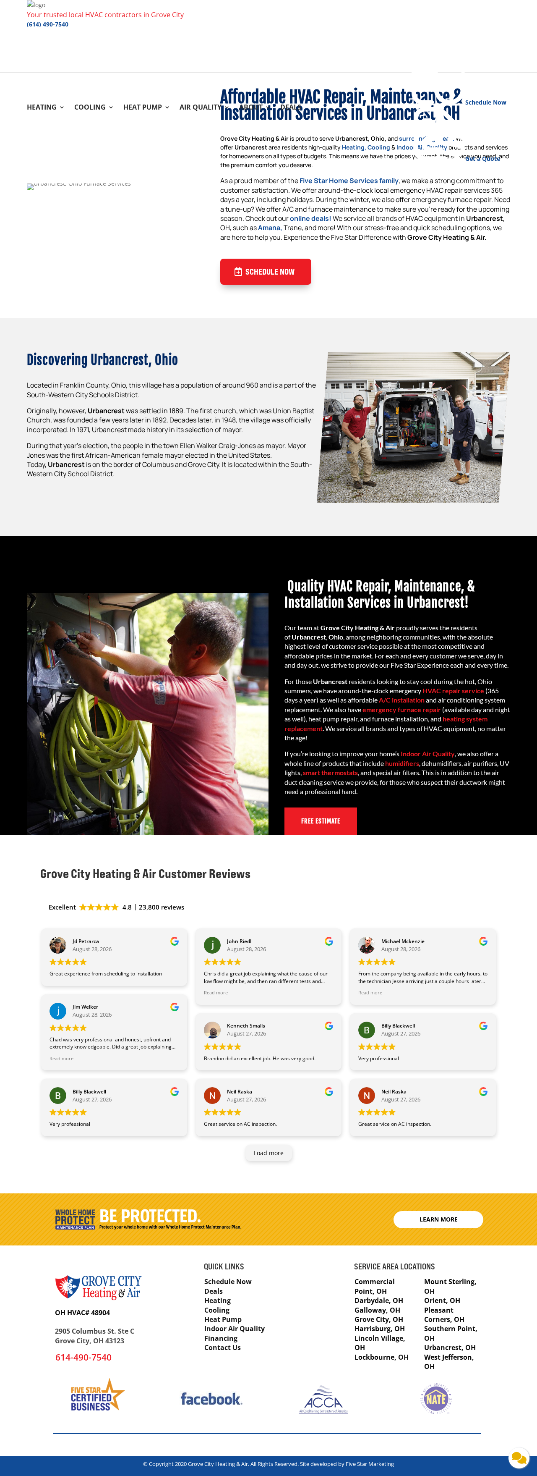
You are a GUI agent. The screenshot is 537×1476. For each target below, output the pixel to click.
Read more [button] (61, 1058)
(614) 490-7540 (47, 24)
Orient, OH (442, 1300)
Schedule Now (270, 271)
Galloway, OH (377, 1310)
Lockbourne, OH (382, 1357)
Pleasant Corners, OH (444, 1315)
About (251, 108)
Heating (42, 108)
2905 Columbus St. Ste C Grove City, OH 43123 (94, 1336)
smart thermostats (330, 772)
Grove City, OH (379, 1319)
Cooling (90, 108)
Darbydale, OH (379, 1300)
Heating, (354, 147)
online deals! (310, 218)
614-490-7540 (83, 1357)
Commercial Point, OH (375, 1286)
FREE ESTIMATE (320, 821)
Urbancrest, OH (450, 1347)
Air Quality (201, 108)
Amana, (270, 227)
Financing (220, 1338)
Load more (269, 1153)
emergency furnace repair (401, 709)
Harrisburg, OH (380, 1328)
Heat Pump (142, 108)
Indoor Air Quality (428, 754)
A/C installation (402, 700)
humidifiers (402, 763)
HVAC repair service (453, 691)
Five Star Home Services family (349, 180)
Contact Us (222, 1347)
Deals (290, 108)
